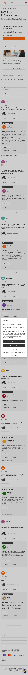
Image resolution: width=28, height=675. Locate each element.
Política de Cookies (8, 352)
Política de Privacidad (19, 352)
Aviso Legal (14, 355)
